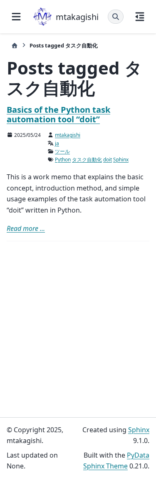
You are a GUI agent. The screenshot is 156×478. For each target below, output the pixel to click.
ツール (62, 151)
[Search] (116, 17)
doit (107, 159)
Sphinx (121, 159)
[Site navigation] (16, 17)
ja (57, 143)
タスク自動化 (87, 159)
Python (63, 159)
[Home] (14, 45)
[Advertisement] (78, 329)
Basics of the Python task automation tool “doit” (58, 114)
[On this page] (139, 17)
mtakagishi (67, 135)
